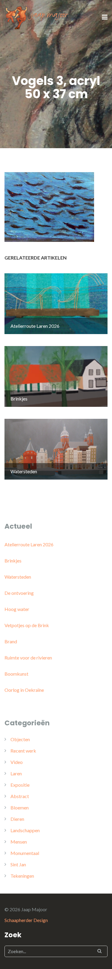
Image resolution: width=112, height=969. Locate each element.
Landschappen (25, 830)
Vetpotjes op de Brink (26, 625)
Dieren (17, 819)
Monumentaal (24, 853)
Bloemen (19, 807)
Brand (10, 641)
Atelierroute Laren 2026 (28, 544)
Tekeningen (22, 876)
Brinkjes (13, 560)
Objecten (20, 739)
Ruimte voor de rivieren (28, 657)
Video (16, 762)
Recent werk (23, 750)
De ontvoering (19, 593)
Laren (16, 773)
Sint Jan (18, 864)
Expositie (20, 785)
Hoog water (16, 609)
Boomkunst (16, 674)
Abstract (19, 796)
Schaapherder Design (26, 920)
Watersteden (17, 577)
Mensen (18, 841)
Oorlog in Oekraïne (24, 690)
